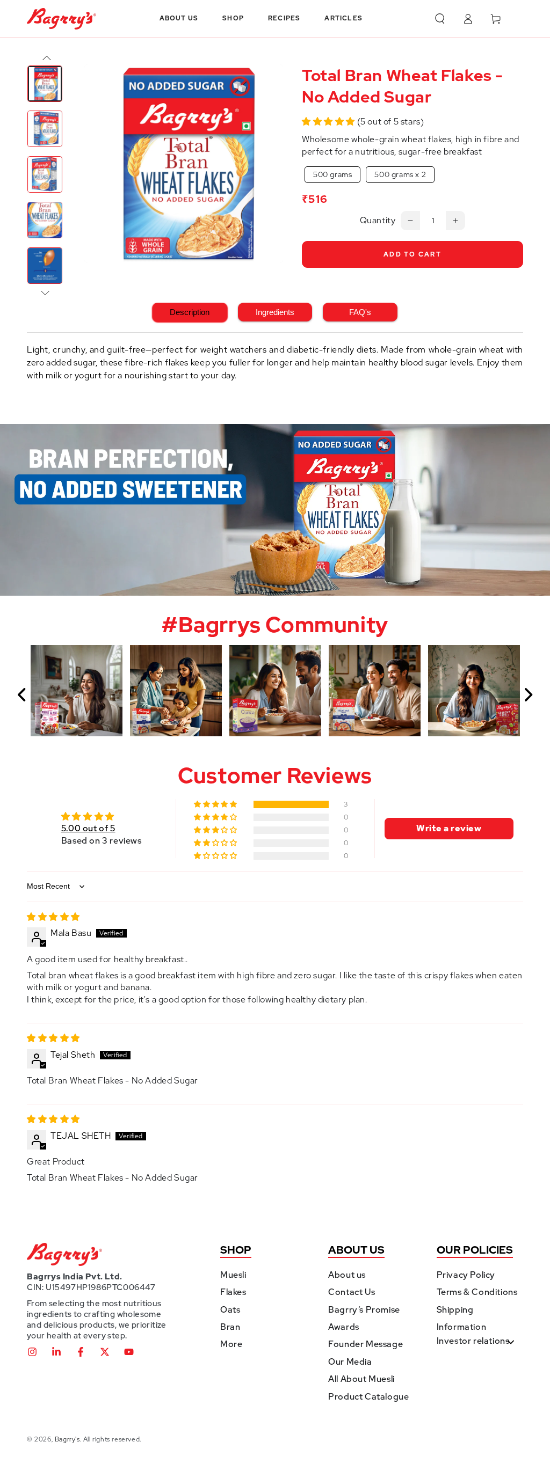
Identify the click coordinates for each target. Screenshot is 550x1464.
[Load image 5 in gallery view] (44, 265)
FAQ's (360, 312)
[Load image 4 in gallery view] (44, 220)
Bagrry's (67, 1439)
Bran (230, 1327)
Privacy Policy (466, 1274)
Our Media (350, 1361)
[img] (53, 917)
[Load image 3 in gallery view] (44, 174)
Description (189, 312)
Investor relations (473, 1340)
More (231, 1344)
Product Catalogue (368, 1396)
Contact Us (351, 1292)
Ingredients (275, 312)
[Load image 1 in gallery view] (44, 83)
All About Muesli (361, 1379)
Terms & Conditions (477, 1292)
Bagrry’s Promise (364, 1309)
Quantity (378, 220)
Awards (343, 1327)
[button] (440, 19)
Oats (230, 1309)
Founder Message (365, 1344)
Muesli (233, 1274)
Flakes (233, 1292)
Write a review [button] (448, 828)
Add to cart (412, 254)
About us (347, 1274)
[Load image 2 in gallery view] (44, 129)
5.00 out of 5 (88, 828)
